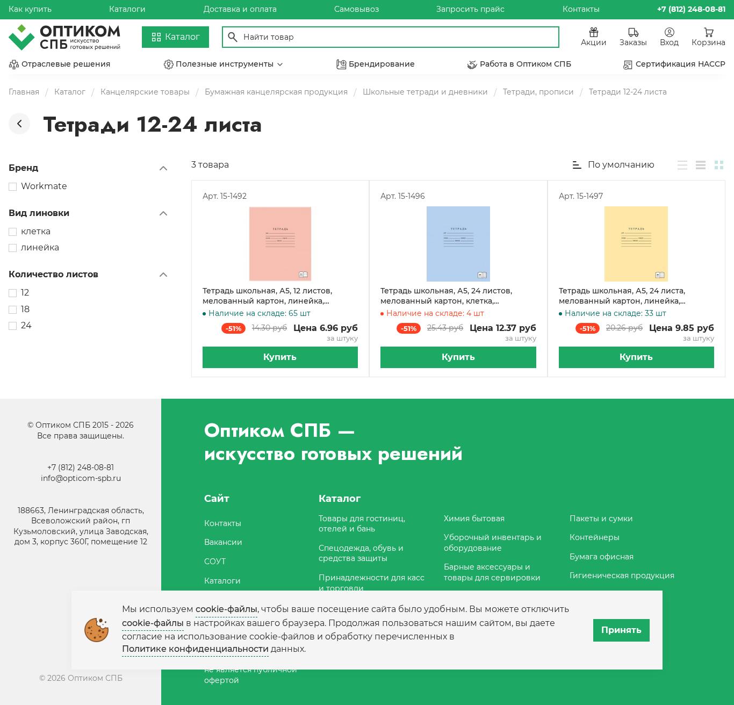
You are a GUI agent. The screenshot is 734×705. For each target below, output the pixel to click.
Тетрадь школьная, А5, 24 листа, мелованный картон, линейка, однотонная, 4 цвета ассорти (622, 296)
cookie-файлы (226, 609)
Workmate (44, 186)
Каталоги (127, 9)
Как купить (30, 9)
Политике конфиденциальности (195, 649)
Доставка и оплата (240, 9)
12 (25, 292)
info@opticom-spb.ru (81, 478)
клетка (36, 231)
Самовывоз (356, 9)
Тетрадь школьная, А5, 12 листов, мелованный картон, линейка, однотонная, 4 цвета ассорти (267, 296)
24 (26, 325)
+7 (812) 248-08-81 (80, 467)
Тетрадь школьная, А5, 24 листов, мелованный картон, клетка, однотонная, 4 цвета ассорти (446, 296)
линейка (40, 247)
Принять (621, 630)
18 (25, 309)
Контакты (581, 9)
